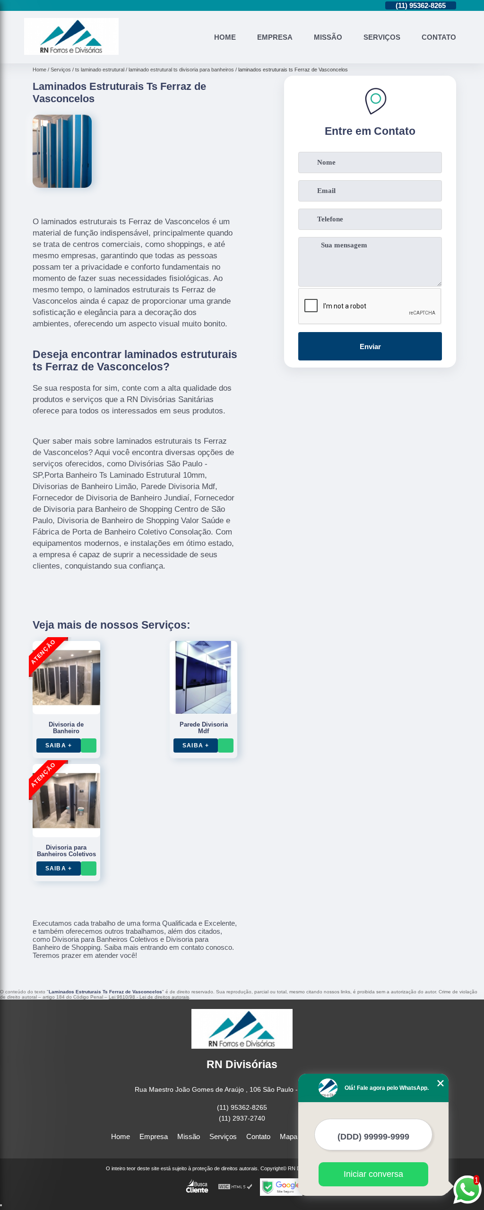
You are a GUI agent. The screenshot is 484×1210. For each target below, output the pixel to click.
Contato (439, 37)
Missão (328, 37)
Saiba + (58, 745)
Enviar (370, 346)
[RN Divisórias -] (71, 52)
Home (225, 37)
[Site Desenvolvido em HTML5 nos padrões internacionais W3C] (235, 1187)
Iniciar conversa (373, 1174)
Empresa (275, 37)
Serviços (381, 37)
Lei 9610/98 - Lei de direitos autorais (149, 997)
